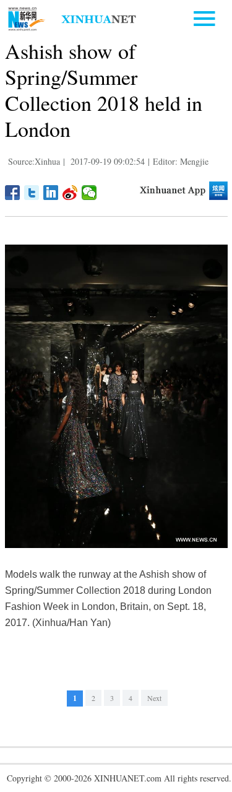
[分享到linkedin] (51, 192)
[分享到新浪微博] (70, 192)
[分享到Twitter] (32, 192)
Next (154, 698)
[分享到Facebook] (12, 192)
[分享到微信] (89, 192)
